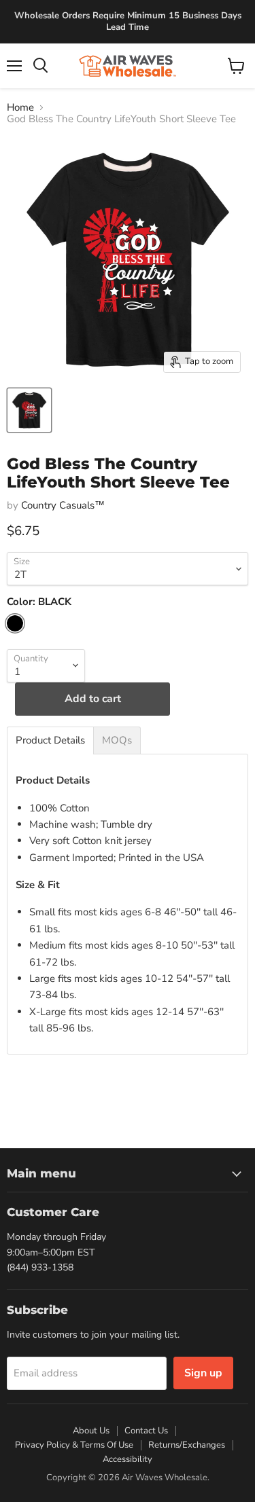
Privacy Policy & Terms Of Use (74, 1445)
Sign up (203, 1373)
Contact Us (146, 1431)
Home (20, 107)
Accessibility (127, 1459)
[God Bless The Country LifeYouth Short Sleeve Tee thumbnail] (29, 410)
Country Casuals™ (63, 505)
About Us (91, 1431)
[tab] (50, 740)
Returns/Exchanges (186, 1445)
